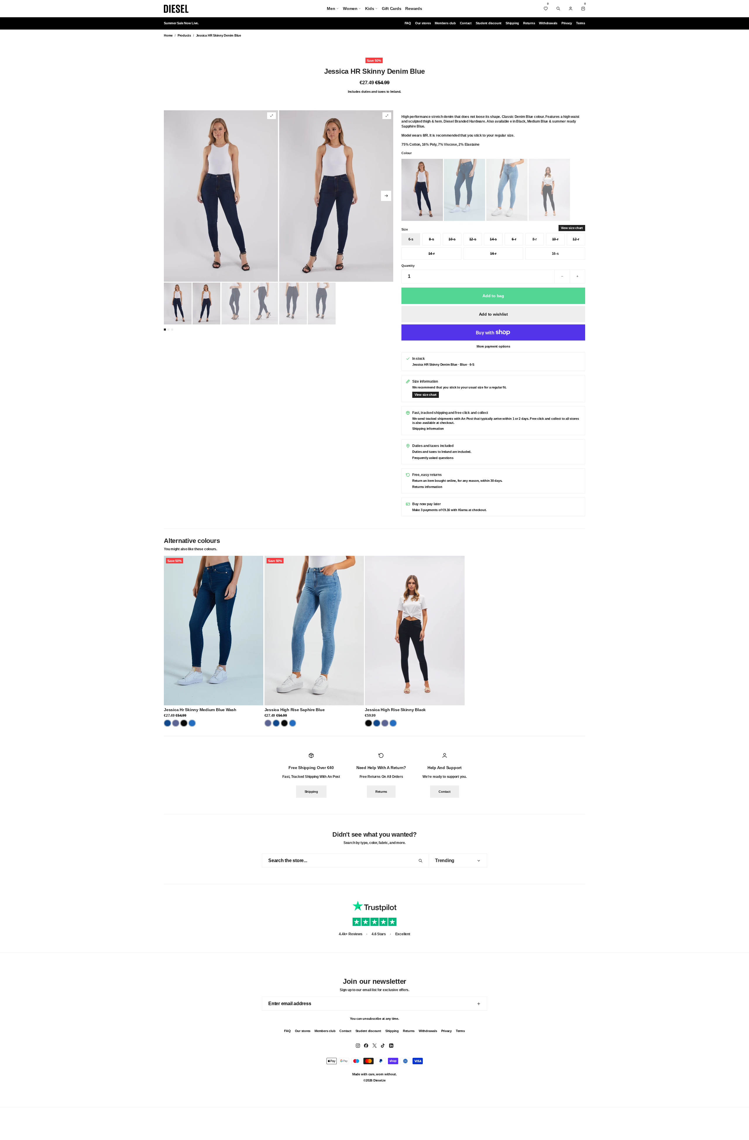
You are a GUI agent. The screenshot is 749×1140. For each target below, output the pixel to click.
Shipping (512, 23)
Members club (445, 23)
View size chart (572, 228)
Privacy (566, 23)
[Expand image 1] (271, 115)
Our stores (423, 23)
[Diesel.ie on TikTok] (383, 1045)
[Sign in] (570, 8)
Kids (369, 8)
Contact (466, 23)
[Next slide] (386, 196)
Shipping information (428, 428)
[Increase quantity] (577, 276)
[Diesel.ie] (176, 9)
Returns (529, 23)
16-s (555, 253)
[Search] (558, 8)
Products (184, 35)
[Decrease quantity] (562, 276)
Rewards (413, 8)
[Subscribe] (478, 1004)
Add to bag (493, 295)
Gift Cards (391, 8)
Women (350, 8)
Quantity (407, 265)
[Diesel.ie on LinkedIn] (391, 1045)
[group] (221, 196)
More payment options (493, 346)
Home (168, 35)
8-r (534, 239)
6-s (410, 239)
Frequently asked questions (432, 458)
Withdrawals (548, 23)
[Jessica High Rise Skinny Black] (414, 630)
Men (331, 8)
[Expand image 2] (386, 115)
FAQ (408, 23)
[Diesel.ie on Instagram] (358, 1045)
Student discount (488, 23)
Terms (580, 23)
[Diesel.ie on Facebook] (366, 1045)
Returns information (427, 487)
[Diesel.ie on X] (374, 1045)
